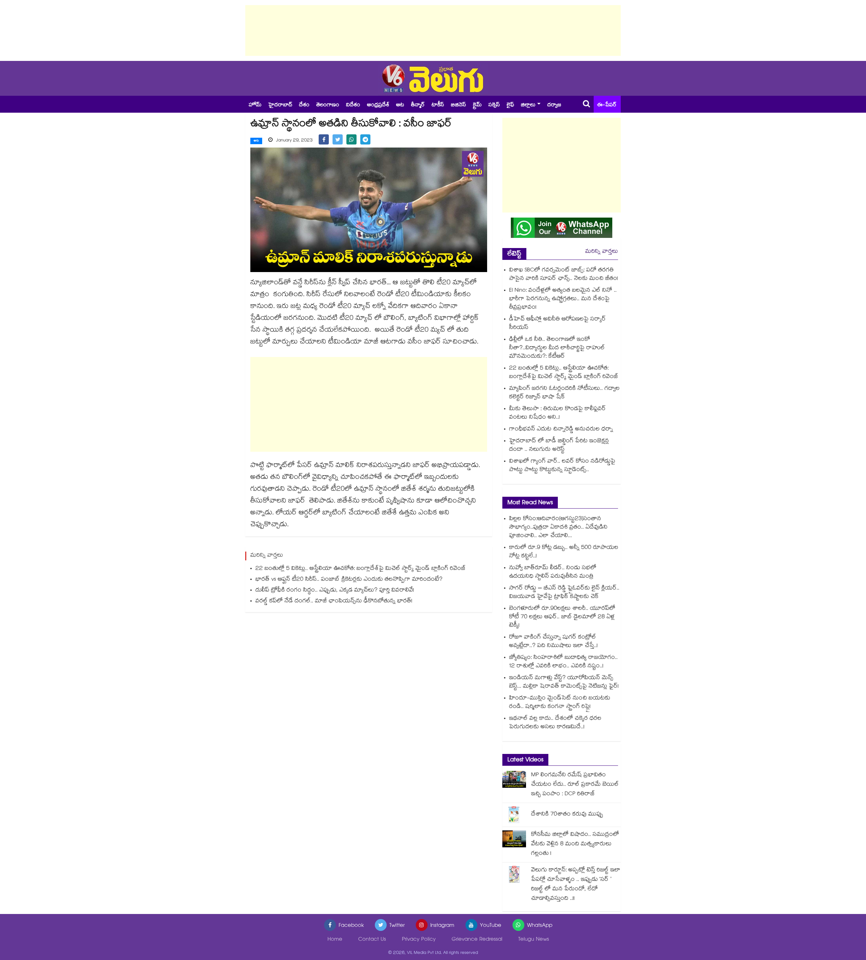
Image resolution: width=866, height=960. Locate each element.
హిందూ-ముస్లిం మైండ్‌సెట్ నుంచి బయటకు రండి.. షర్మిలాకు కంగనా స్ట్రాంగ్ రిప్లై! (559, 703)
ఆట (400, 105)
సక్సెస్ (494, 105)
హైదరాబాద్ (280, 105)
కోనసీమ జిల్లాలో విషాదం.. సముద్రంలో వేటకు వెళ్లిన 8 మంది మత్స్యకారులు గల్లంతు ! (575, 844)
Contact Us (372, 940)
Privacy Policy (419, 940)
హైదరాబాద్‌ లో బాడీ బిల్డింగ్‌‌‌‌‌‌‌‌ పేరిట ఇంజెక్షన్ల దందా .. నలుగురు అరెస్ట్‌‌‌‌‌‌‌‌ (559, 446)
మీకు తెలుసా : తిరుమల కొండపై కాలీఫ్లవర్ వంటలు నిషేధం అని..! (557, 413)
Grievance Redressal (477, 940)
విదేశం (353, 105)
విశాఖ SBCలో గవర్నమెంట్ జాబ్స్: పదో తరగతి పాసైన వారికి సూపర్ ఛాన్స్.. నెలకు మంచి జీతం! (563, 275)
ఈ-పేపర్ (607, 105)
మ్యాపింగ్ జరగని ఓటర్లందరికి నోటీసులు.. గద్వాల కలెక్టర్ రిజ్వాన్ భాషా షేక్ (564, 393)
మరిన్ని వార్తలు (601, 252)
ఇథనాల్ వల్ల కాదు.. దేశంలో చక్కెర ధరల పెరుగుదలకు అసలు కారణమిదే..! (555, 723)
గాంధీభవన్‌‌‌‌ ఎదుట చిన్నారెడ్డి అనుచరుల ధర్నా (561, 429)
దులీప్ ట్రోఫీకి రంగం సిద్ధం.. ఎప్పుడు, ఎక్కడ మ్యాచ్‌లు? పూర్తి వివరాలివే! (334, 591)
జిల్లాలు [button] (528, 105)
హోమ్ (255, 105)
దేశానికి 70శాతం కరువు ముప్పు (567, 815)
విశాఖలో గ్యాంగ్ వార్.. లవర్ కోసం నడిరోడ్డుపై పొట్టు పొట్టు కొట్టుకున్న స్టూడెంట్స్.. (562, 466)
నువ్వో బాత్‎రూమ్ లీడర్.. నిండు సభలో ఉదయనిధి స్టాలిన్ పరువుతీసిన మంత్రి (552, 572)
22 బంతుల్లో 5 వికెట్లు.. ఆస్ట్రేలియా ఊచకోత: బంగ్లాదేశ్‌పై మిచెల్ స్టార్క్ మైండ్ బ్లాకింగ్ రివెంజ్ (360, 569)
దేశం (304, 105)
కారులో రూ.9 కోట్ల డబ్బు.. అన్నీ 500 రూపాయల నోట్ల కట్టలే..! (563, 552)
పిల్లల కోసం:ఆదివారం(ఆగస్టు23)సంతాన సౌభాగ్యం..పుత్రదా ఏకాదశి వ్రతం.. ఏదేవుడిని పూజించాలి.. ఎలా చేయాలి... (558, 527)
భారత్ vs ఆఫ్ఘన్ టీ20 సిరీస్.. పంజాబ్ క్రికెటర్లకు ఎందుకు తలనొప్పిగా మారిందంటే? (348, 580)
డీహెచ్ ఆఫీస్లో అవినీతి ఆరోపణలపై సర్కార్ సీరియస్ (557, 324)
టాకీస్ (438, 105)
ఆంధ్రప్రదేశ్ (378, 105)
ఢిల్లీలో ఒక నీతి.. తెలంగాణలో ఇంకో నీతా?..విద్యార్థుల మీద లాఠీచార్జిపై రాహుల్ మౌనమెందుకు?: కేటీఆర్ (557, 348)
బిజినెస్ (458, 105)
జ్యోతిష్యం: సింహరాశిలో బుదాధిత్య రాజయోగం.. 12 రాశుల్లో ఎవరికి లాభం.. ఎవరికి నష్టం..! (563, 662)
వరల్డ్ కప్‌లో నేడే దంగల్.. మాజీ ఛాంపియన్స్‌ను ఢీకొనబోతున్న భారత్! (333, 601)
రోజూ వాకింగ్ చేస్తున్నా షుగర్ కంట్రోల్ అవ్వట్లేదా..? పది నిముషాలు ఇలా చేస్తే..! (553, 642)
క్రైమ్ (477, 105)
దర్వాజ (554, 105)
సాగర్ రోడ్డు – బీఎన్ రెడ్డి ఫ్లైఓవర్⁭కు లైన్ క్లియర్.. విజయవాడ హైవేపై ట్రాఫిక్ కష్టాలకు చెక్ (564, 593)
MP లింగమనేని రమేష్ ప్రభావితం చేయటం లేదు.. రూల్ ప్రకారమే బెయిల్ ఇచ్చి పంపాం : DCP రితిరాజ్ (575, 785)
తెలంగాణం (327, 105)
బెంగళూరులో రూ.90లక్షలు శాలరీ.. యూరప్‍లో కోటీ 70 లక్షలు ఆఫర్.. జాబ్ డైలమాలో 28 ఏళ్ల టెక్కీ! (562, 617)
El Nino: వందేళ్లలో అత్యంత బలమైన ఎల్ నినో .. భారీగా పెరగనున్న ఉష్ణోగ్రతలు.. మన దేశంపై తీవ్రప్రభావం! (563, 299)
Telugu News (533, 940)
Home (334, 940)
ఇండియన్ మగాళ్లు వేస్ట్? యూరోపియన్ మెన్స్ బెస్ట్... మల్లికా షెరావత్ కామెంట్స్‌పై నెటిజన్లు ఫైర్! (564, 682)
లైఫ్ (510, 105)
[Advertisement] (433, 30)
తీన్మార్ (418, 105)
